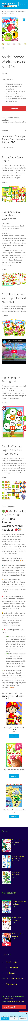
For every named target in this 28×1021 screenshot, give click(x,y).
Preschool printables (12, 11)
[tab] (14, 130)
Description (5, 130)
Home (5, 11)
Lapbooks (10, 973)
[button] (26, 1013)
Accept (5, 1018)
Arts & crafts (11, 962)
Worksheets (5, 120)
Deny (14, 1018)
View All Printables (10, 1007)
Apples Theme (9, 122)
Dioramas (13, 967)
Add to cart (14, 108)
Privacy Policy (21, 1016)
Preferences (23, 1018)
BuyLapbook (8, 3)
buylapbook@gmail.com (16, 1001)
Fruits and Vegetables (19, 122)
